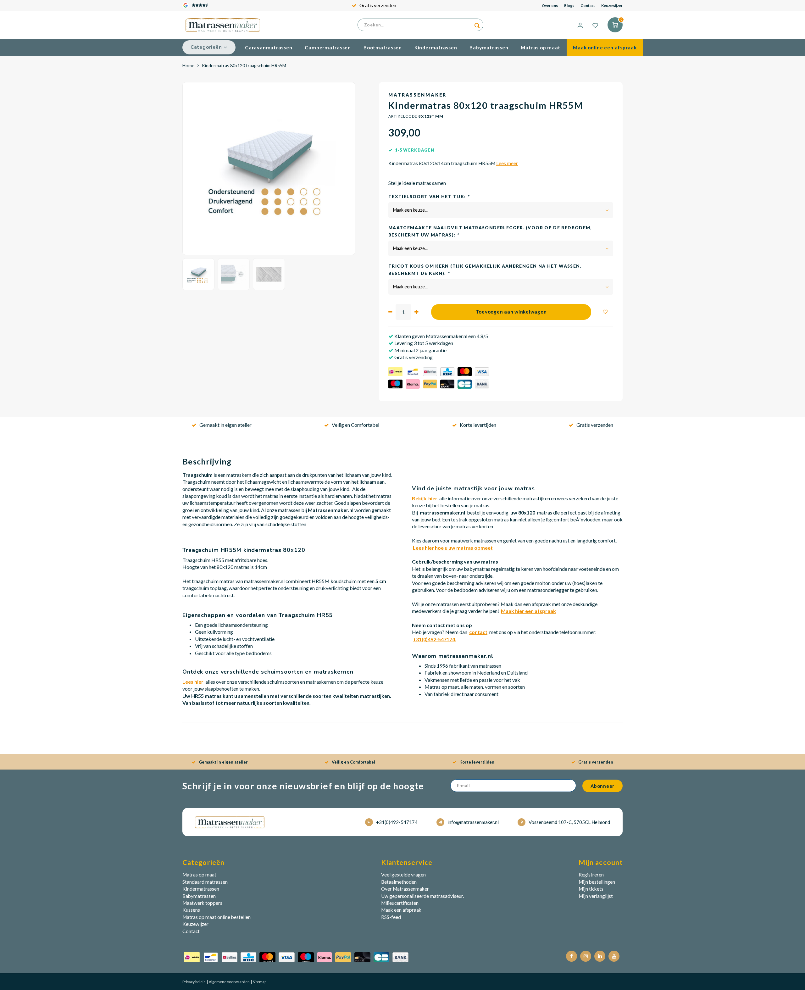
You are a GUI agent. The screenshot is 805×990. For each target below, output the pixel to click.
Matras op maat (540, 47)
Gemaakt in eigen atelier (225, 425)
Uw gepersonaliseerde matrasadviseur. (422, 896)
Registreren (591, 874)
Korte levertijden (478, 425)
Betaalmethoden (399, 882)
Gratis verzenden (377, 5)
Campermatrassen (328, 47)
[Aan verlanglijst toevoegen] (605, 312)
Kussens (191, 910)
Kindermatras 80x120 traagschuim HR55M (244, 65)
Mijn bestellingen (597, 882)
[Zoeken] (477, 25)
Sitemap (259, 981)
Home (188, 65)
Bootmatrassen (383, 47)
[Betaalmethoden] (296, 956)
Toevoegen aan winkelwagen (511, 311)
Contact (587, 5)
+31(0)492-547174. (434, 639)
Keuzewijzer (612, 5)
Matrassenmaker (417, 94)
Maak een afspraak (401, 910)
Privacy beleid (194, 981)
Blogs (569, 5)
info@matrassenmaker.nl (473, 822)
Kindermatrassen (435, 47)
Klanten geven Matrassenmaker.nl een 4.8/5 (440, 336)
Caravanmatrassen (268, 47)
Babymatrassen (488, 47)
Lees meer (507, 163)
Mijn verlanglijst (596, 896)
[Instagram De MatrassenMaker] (585, 956)
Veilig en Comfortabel (355, 425)
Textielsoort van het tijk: (428, 196)
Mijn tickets (591, 889)
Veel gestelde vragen (403, 874)
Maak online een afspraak (604, 47)
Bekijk (424, 498)
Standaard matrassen (205, 882)
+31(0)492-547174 (397, 822)
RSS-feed (391, 917)
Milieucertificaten (400, 903)
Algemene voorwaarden (229, 981)
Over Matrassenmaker (405, 889)
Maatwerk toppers (202, 903)
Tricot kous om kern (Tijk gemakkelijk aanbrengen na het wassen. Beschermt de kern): (484, 269)
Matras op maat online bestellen (216, 917)
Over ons (550, 5)
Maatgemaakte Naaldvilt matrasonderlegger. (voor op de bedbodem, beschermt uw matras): (490, 231)
